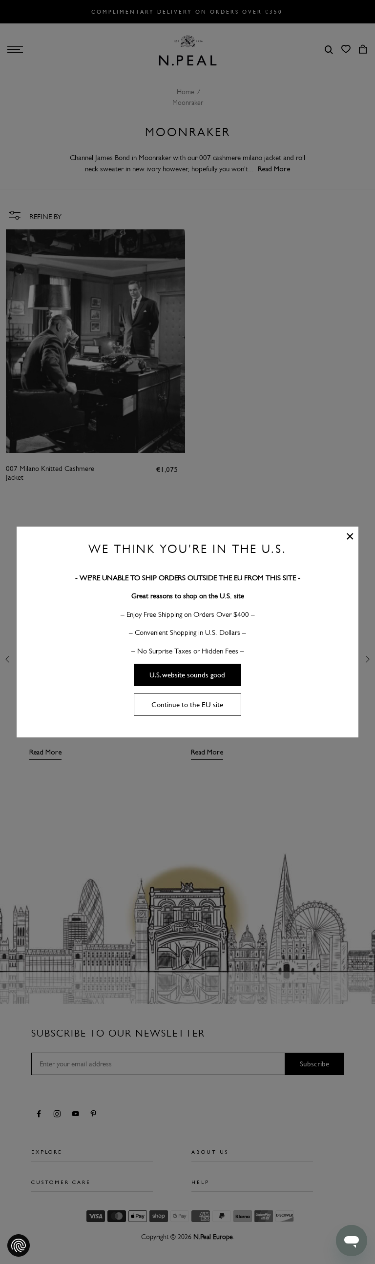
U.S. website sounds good (187, 675)
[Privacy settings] (18, 1245)
